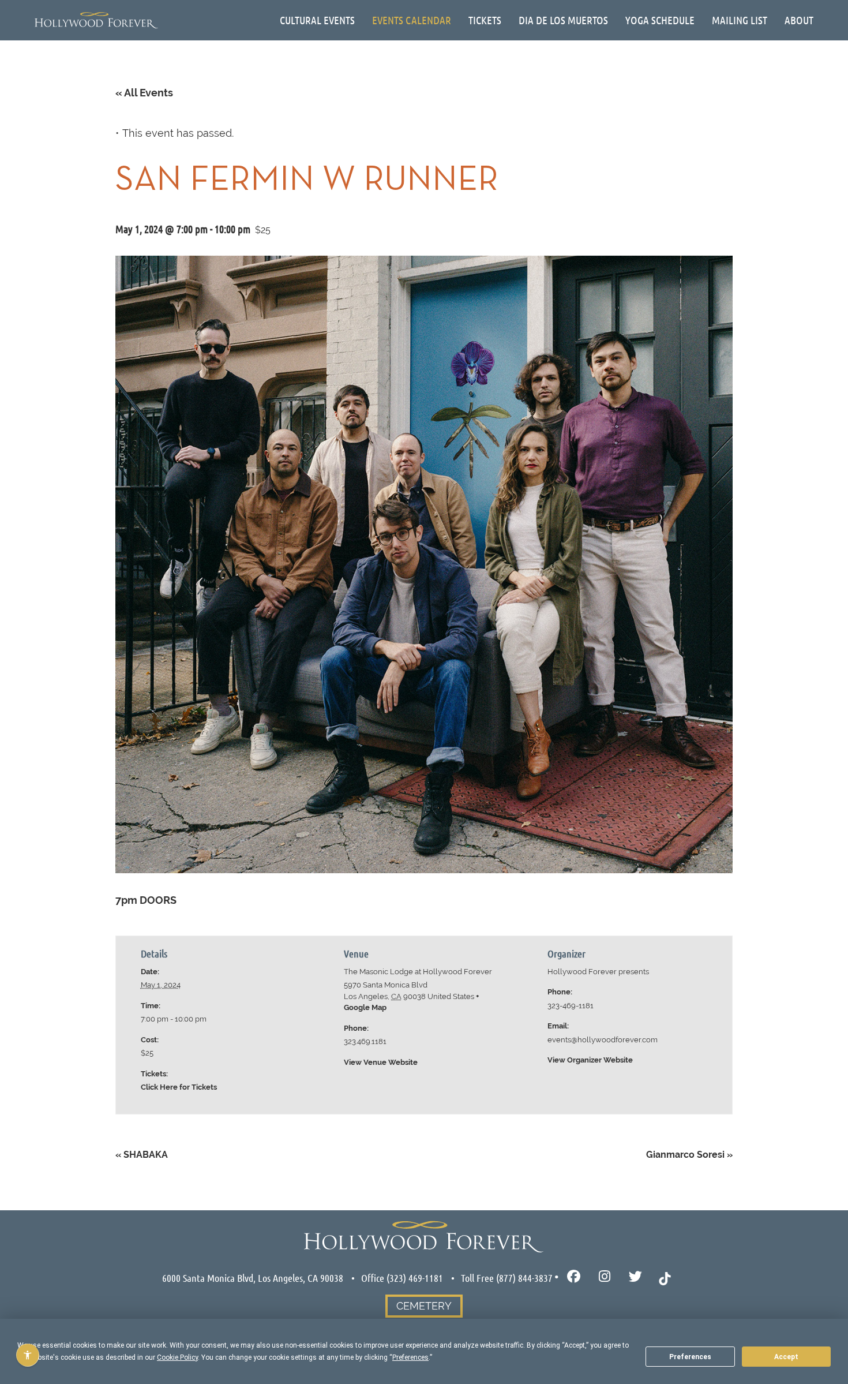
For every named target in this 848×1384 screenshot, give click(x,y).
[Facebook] (573, 1277)
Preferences (690, 1357)
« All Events (144, 93)
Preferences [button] (410, 1357)
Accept (786, 1357)
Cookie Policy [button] (177, 1357)
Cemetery (424, 1306)
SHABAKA (141, 1154)
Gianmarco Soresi (689, 1154)
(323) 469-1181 (415, 1277)
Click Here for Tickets (179, 1087)
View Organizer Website (590, 1060)
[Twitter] (635, 1277)
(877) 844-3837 (524, 1277)
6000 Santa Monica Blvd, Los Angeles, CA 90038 (252, 1277)
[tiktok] (664, 1277)
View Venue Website (381, 1062)
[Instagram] (604, 1277)
